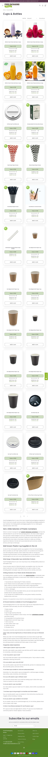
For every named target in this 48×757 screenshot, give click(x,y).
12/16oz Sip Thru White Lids (13, 124)
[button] (2, 5)
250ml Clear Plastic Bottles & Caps (13, 42)
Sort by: (24, 18)
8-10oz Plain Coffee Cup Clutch (35, 495)
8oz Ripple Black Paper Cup (13, 371)
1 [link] (20, 516)
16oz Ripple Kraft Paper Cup (13, 330)
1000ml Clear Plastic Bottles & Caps (35, 83)
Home (4, 9)
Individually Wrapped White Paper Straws (12, 248)
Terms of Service (22, 739)
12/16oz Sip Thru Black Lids (35, 454)
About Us (35, 730)
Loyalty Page (36, 736)
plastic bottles (30, 575)
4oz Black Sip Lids (35, 412)
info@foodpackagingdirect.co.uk (11, 743)
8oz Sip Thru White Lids (13, 454)
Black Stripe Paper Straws (35, 165)
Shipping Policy (21, 736)
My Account (21, 730)
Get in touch (36, 733)
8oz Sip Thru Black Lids (13, 495)
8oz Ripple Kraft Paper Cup (13, 289)
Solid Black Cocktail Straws (35, 206)
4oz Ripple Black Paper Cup (35, 330)
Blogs (34, 739)
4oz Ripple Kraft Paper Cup (35, 247)
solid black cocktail (37, 614)
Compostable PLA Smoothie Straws (35, 124)
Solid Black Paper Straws (12, 206)
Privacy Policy (21, 733)
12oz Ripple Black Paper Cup (35, 371)
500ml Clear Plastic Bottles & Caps (13, 83)
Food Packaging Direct (25, 755)
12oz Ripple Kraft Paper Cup (35, 289)
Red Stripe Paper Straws (13, 165)
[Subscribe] (33, 725)
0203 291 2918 (8, 741)
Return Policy (21, 742)
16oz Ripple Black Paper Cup (13, 412)
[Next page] (27, 516)
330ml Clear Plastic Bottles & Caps (35, 42)
